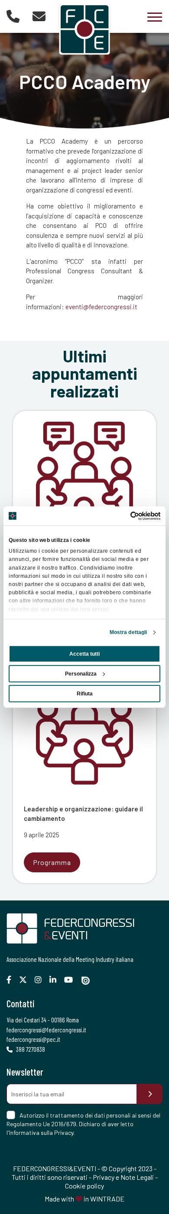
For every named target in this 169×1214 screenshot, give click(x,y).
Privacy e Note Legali (123, 1177)
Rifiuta (85, 694)
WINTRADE (107, 1199)
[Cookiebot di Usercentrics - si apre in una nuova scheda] (122, 515)
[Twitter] (26, 980)
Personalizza (81, 674)
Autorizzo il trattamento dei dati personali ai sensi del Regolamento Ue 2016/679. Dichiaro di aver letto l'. (83, 1123)
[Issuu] (89, 981)
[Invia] (149, 1094)
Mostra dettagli (128, 632)
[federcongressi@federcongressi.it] (39, 16)
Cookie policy (84, 1186)
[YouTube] (71, 980)
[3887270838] (13, 16)
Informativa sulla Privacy (41, 1132)
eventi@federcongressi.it (101, 307)
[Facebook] (12, 980)
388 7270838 (30, 1049)
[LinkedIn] (56, 980)
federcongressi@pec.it (33, 1039)
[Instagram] (41, 980)
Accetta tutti (84, 654)
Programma (52, 862)
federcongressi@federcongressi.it (46, 1030)
